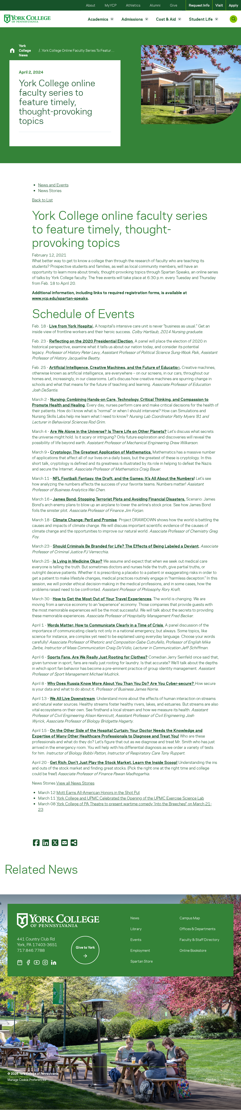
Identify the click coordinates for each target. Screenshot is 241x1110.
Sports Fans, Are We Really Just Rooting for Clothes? (97, 657)
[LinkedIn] (53, 962)
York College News (25, 50)
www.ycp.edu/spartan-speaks (60, 298)
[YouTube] (37, 962)
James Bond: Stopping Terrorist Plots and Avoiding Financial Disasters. (119, 499)
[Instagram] (45, 962)
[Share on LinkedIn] (46, 842)
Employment (140, 950)
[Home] (14, 50)
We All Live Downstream (72, 698)
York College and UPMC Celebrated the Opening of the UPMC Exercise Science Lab (130, 798)
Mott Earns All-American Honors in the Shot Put (98, 792)
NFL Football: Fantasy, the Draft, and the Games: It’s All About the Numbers (123, 478)
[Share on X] (55, 842)
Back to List (42, 199)
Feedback (212, 1079)
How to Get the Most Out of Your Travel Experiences (102, 598)
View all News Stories (75, 783)
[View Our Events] (20, 962)
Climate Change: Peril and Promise (85, 519)
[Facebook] (28, 962)
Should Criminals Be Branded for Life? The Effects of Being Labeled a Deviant (126, 546)
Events (135, 939)
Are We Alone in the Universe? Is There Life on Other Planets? (108, 431)
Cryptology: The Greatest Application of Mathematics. (101, 451)
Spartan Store (141, 961)
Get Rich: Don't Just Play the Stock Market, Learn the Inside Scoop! (113, 762)
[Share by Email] (65, 842)
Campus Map (190, 918)
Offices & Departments (197, 928)
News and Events (53, 184)
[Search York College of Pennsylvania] (233, 19)
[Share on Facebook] (36, 842)
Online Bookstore (193, 950)
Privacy (228, 1079)
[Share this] (74, 842)
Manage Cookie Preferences (27, 1080)
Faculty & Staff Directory (199, 939)
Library (136, 928)
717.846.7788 (31, 950)
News (134, 918)
